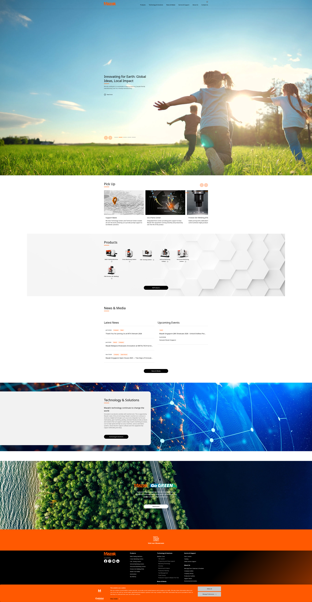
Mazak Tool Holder (135, 571)
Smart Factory (162, 575)
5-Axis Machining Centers (136, 559)
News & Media (170, 5)
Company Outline (188, 571)
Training (186, 559)
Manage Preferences (208, 594)
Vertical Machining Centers (137, 564)
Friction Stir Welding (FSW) (137, 569)
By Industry (133, 576)
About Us (195, 5)
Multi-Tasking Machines (136, 556)
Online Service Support (190, 561)
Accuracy (160, 566)
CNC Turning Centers (135, 561)
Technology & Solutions (156, 5)
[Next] (110, 138)
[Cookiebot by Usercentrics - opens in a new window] (99, 599)
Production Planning (163, 570)
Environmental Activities (190, 581)
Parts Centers (188, 556)
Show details (114, 598)
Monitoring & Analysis (164, 568)
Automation (133, 574)
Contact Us (204, 5)
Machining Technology (164, 563)
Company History (188, 573)
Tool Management (163, 573)
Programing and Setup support (166, 561)
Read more (156, 506)
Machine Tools (161, 556)
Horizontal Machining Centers (138, 566)
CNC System (161, 559)
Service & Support (183, 5)
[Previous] (106, 138)
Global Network (207, 2)
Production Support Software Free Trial (168, 577)
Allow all (209, 588)
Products (143, 5)
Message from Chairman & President (194, 568)
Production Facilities (189, 576)
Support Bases (188, 578)
